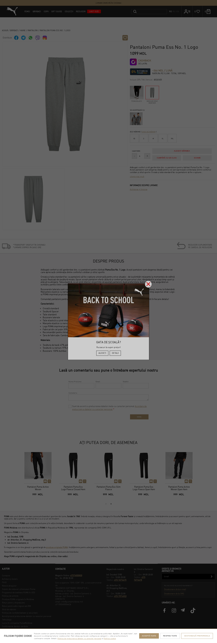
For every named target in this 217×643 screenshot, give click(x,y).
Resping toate (170, 636)
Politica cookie (110, 638)
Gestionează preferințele (197, 636)
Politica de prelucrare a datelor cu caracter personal (79, 638)
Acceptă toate (149, 636)
